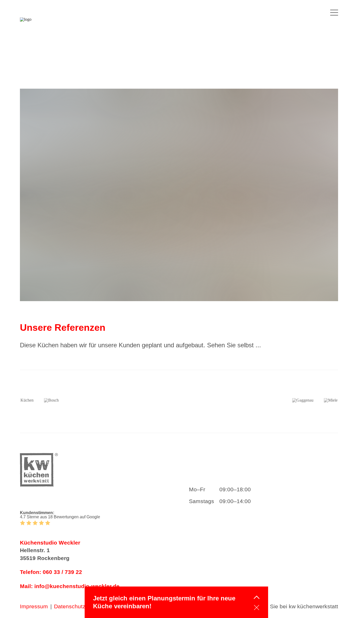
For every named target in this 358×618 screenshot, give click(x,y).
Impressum (34, 606)
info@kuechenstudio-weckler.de (77, 586)
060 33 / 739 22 (62, 572)
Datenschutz (69, 606)
